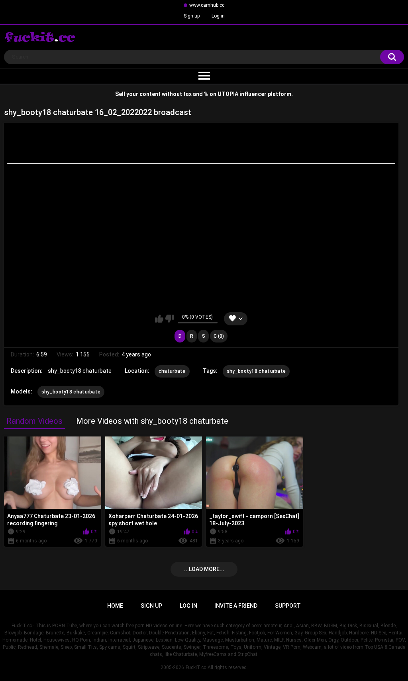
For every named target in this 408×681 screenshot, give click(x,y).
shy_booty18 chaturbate (256, 371)
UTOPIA (228, 94)
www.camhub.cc (206, 5)
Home (115, 606)
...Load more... (204, 569)
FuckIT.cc (196, 667)
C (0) (219, 336)
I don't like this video (169, 319)
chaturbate (172, 371)
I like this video (159, 319)
